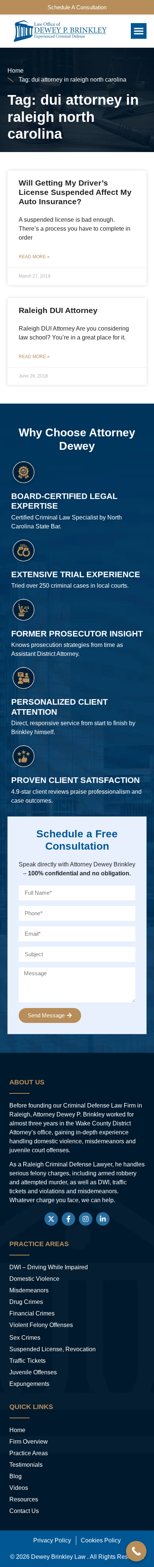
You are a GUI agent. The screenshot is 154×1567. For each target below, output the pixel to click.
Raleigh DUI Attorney (58, 310)
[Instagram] (85, 1219)
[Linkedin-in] (103, 1219)
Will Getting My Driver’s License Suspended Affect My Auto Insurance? (75, 192)
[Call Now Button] (136, 1551)
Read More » (34, 256)
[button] (139, 31)
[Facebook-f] (68, 1219)
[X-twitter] (51, 1219)
